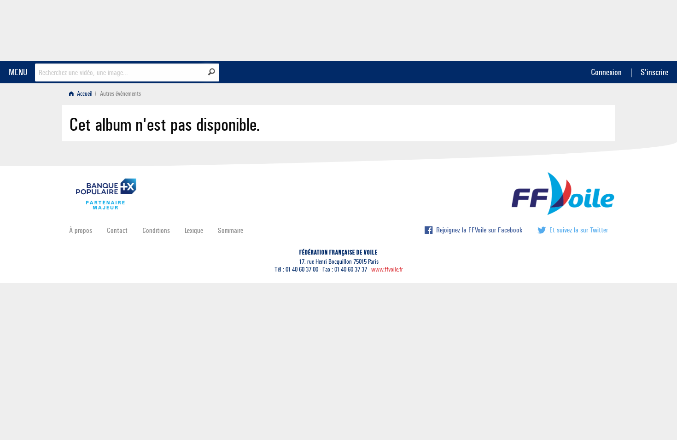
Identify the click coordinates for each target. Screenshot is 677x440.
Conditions (156, 230)
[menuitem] (82, 94)
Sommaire (230, 230)
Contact (117, 230)
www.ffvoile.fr (387, 269)
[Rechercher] (211, 71)
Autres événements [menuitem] (120, 94)
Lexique (194, 230)
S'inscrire (654, 72)
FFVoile (550, 29)
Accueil (84, 94)
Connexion (606, 72)
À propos (80, 230)
